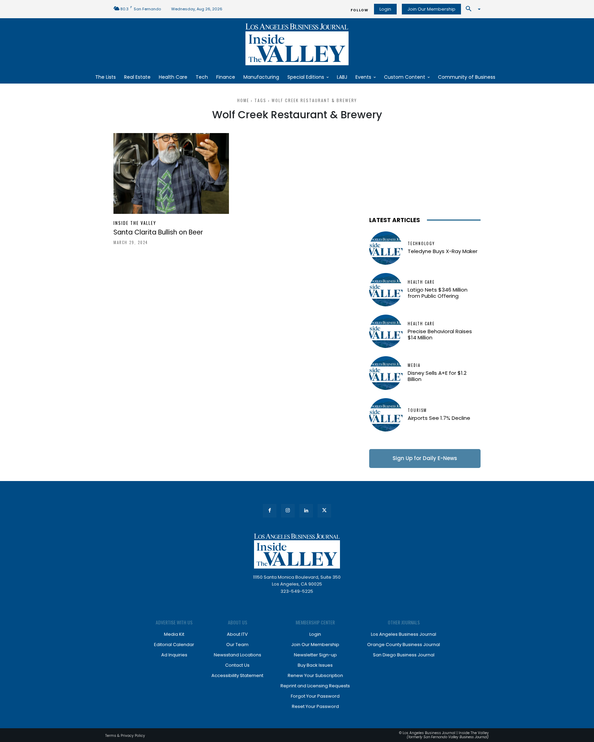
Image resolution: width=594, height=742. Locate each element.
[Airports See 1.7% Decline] (386, 415)
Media (414, 365)
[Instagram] (288, 510)
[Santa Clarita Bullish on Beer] (171, 173)
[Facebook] (269, 510)
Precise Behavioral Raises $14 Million (440, 334)
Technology (421, 243)
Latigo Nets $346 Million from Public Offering (438, 292)
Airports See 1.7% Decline (439, 418)
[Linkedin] (306, 510)
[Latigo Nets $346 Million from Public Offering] (386, 289)
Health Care (421, 282)
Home (243, 100)
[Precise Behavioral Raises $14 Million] (386, 331)
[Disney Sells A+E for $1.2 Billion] (386, 373)
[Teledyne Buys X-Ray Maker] (386, 248)
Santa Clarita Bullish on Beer (158, 232)
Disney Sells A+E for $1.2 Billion (437, 376)
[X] (324, 510)
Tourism (417, 410)
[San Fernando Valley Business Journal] (297, 44)
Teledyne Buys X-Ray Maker (442, 251)
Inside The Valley (134, 223)
